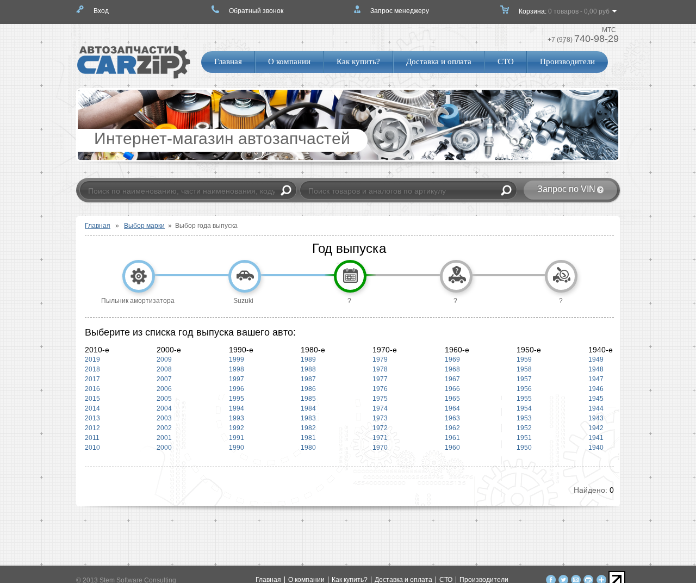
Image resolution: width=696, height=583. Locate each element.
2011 (92, 438)
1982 (308, 428)
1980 (308, 447)
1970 (380, 447)
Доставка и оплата (438, 61)
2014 (92, 408)
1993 (236, 418)
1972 (380, 428)
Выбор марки (144, 226)
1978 (380, 369)
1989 (308, 359)
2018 (92, 369)
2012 (92, 428)
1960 (452, 447)
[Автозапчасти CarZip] (134, 76)
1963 (452, 418)
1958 (524, 369)
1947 (593, 379)
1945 (593, 398)
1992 (236, 428)
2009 (164, 359)
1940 (593, 447)
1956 (524, 389)
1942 (593, 428)
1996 (236, 389)
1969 (452, 359)
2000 (164, 447)
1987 (308, 379)
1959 (524, 359)
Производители (567, 61)
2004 (164, 408)
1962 (452, 428)
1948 (593, 369)
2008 (164, 369)
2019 (92, 359)
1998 (236, 369)
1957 (524, 379)
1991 (236, 438)
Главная (228, 61)
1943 (593, 418)
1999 (236, 359)
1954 (524, 408)
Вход (101, 11)
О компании (289, 61)
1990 (236, 447)
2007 (164, 379)
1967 (452, 379)
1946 (593, 389)
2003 (164, 418)
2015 (92, 398)
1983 (308, 418)
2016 (92, 389)
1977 (380, 379)
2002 (164, 428)
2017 (92, 379)
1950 (524, 447)
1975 (380, 398)
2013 (92, 418)
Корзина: (564, 11)
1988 (308, 369)
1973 (380, 418)
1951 (524, 438)
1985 (308, 398)
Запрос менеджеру (399, 11)
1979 (380, 359)
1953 (524, 418)
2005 (164, 398)
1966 (452, 389)
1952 (524, 428)
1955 (524, 398)
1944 (593, 408)
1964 (452, 408)
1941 (593, 438)
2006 (164, 389)
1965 (452, 398)
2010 (92, 447)
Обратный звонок (256, 11)
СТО (506, 61)
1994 (236, 408)
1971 (380, 438)
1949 (593, 359)
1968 (452, 369)
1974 (380, 408)
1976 (380, 389)
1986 (308, 389)
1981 (308, 438)
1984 (308, 408)
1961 (452, 438)
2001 (164, 438)
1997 (236, 379)
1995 (236, 398)
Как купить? (358, 61)
